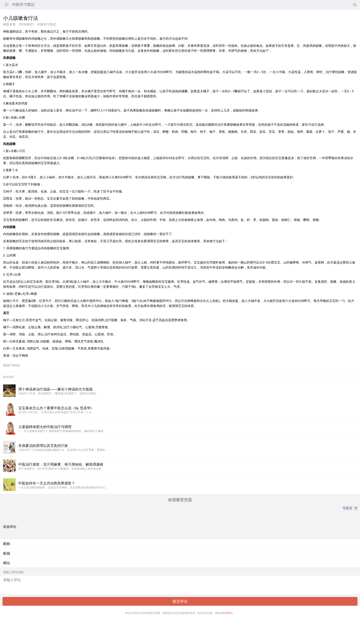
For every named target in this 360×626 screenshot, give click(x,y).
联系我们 (227, 613)
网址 (6, 562)
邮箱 (6, 553)
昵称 (6, 543)
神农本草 (9, 24)
